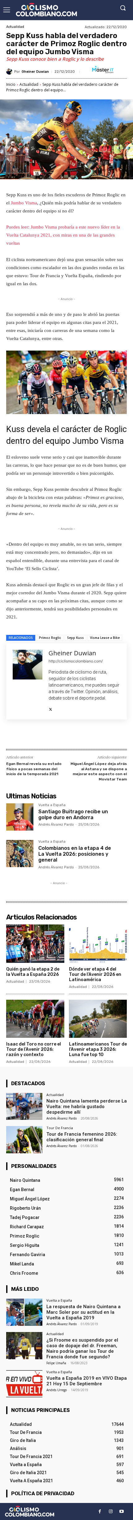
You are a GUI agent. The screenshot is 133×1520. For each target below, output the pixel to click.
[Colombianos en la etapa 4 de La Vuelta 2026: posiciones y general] (19, 853)
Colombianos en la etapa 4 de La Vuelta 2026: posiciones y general (74, 854)
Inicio (10, 84)
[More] (89, 735)
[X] (51, 708)
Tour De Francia (59, 1127)
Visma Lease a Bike (105, 638)
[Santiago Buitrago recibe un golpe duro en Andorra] (19, 817)
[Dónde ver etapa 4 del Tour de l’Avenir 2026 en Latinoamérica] (98, 943)
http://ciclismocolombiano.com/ (76, 661)
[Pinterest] (60, 735)
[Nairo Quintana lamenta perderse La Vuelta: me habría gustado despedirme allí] (24, 1106)
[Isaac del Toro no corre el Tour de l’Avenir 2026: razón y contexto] (35, 1019)
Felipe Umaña (56, 1363)
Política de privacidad (42, 1493)
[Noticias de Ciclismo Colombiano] (46, 9)
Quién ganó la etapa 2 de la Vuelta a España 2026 (32, 972)
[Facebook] (32, 735)
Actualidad (15, 26)
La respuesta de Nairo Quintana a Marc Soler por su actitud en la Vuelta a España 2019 (83, 1312)
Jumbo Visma (24, 202)
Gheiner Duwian (35, 71)
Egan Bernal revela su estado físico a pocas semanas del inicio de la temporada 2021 (34, 769)
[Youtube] (121, 1511)
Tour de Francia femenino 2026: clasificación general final (81, 1136)
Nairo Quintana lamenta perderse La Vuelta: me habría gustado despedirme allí (86, 1106)
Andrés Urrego (56, 1390)
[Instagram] (110, 1511)
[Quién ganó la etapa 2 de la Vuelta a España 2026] (35, 943)
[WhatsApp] (74, 735)
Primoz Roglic (50, 638)
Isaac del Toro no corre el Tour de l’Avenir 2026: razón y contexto (33, 1049)
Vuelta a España (52, 805)
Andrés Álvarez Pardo (56, 825)
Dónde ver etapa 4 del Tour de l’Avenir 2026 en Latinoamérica (95, 974)
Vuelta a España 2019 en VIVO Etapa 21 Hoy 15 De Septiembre (86, 1381)
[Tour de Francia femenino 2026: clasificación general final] (24, 1139)
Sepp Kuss (75, 638)
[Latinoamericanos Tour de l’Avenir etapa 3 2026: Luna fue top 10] (98, 1019)
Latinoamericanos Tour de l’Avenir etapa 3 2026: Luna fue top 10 (98, 1049)
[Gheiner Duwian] (10, 71)
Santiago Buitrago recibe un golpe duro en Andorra (73, 814)
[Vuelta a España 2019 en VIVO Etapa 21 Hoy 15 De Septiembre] (24, 1383)
